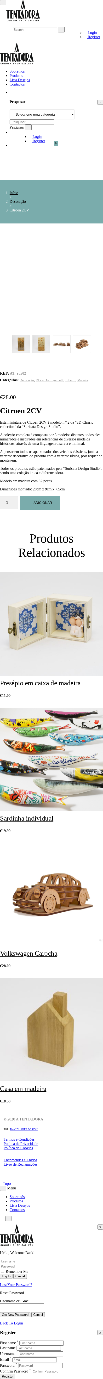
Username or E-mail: (15, 1301)
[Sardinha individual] (51, 760)
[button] (58, 145)
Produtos (16, 76)
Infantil (70, 380)
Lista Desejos (20, 80)
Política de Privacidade (21, 1144)
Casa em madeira (23, 1088)
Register (93, 37)
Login (92, 33)
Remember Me (16, 1271)
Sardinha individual (26, 818)
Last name (8, 1348)
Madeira (82, 380)
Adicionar (43, 503)
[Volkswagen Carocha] (51, 895)
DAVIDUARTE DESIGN (24, 1129)
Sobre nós (17, 71)
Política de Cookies (18, 1148)
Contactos (17, 84)
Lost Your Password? (16, 1285)
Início (14, 193)
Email (4, 1360)
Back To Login (11, 1323)
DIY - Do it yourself (49, 380)
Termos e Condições (19, 1139)
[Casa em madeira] (51, 1030)
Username (7, 1354)
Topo (7, 1183)
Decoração (18, 201)
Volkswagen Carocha (28, 953)
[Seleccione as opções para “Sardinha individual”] (87, 795)
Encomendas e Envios (20, 1160)
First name (8, 1343)
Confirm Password (14, 1371)
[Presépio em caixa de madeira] (51, 624)
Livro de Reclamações (20, 1164)
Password (7, 1365)
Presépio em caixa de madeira (40, 683)
